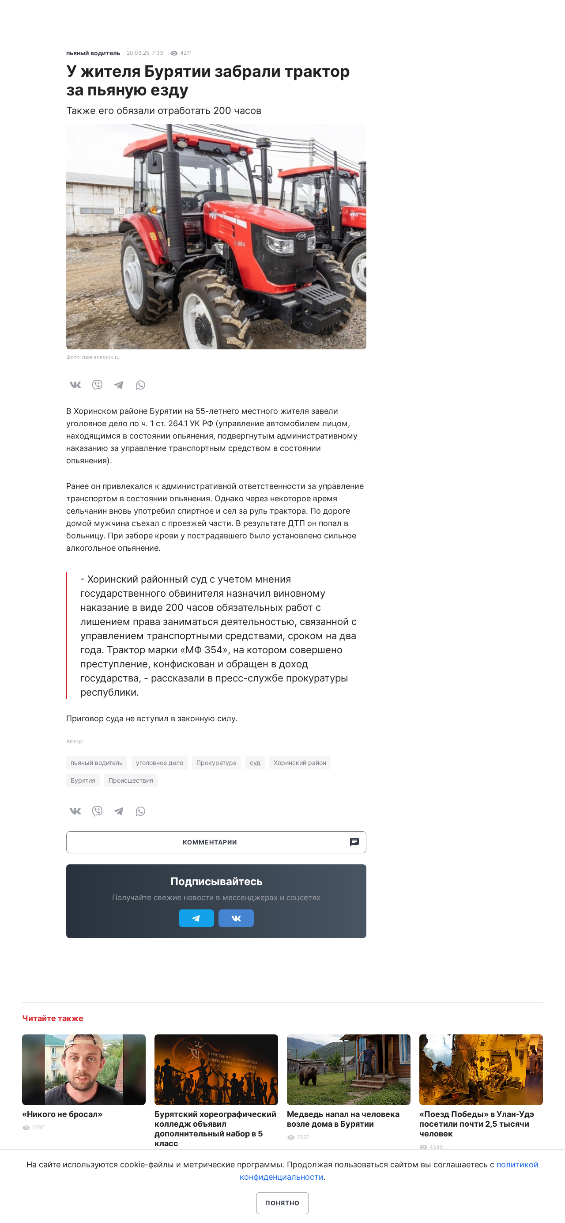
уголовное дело (159, 762)
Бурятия (83, 780)
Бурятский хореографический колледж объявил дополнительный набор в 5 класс (215, 1128)
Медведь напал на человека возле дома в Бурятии (343, 1118)
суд (255, 762)
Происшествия (131, 780)
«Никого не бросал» (62, 1114)
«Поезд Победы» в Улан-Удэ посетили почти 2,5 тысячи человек (476, 1123)
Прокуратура (216, 762)
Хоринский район (300, 762)
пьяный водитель (93, 53)
